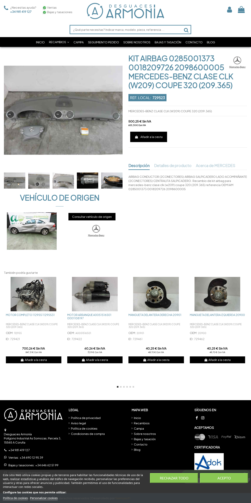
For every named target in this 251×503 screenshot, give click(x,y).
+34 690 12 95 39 (31, 457)
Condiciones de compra (88, 433)
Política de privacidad (86, 418)
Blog (137, 449)
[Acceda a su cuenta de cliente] (229, 9)
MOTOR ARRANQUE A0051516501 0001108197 (89, 316)
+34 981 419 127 (21, 11)
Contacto (140, 444)
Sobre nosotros (145, 433)
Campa (139, 428)
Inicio (137, 418)
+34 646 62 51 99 (46, 465)
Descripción (139, 165)
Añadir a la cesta (151, 137)
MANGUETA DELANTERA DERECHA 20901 (154, 315)
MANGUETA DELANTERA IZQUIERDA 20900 (217, 315)
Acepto (224, 478)
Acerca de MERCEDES (215, 165)
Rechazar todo (174, 478)
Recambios (142, 423)
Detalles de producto (173, 165)
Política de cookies (84, 428)
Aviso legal (78, 423)
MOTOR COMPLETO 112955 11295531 (30, 315)
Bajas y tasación (145, 439)
